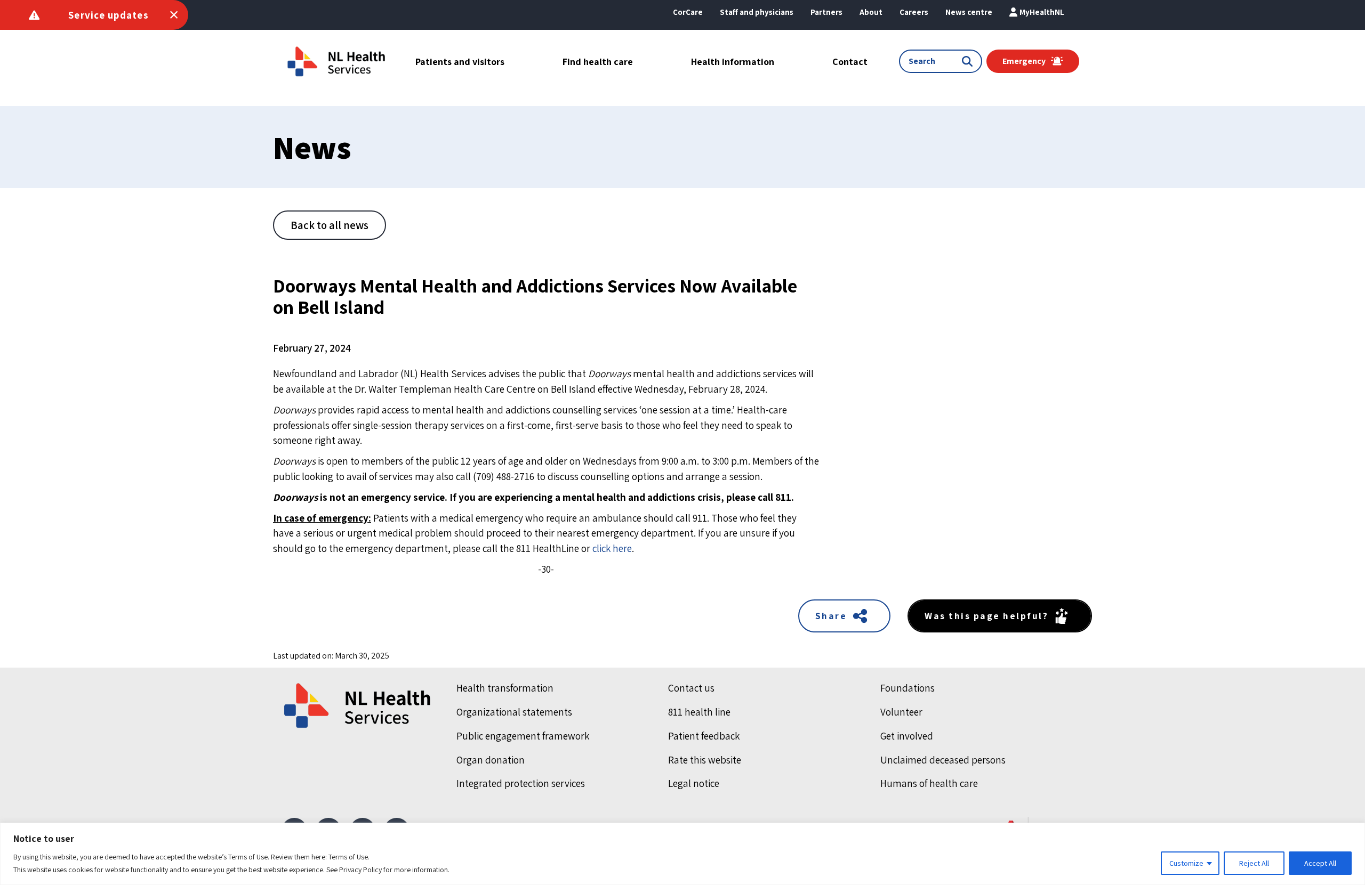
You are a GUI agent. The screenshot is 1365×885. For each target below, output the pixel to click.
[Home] (358, 705)
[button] (871, 12)
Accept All (1320, 863)
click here (612, 548)
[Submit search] (969, 61)
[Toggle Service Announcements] (173, 15)
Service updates (108, 15)
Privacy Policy (360, 869)
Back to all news (329, 225)
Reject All (1254, 863)
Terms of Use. (349, 857)
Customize (1186, 863)
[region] (682, 854)
